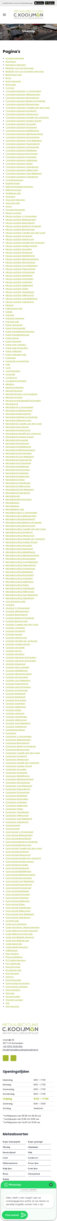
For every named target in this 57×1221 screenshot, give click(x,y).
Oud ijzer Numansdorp (17, 677)
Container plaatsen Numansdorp (23, 137)
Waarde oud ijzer (14, 999)
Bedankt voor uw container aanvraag (25, 71)
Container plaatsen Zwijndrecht (22, 176)
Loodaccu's (33, 1158)
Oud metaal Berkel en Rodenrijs (22, 841)
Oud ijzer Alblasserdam (17, 611)
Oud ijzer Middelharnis (17, 670)
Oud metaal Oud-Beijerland (20, 881)
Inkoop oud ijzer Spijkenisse (19, 285)
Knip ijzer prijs (12, 321)
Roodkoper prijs (13, 970)
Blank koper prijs (14, 74)
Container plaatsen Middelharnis (22, 130)
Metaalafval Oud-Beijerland (20, 456)
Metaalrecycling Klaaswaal (19, 548)
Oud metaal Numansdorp (19, 878)
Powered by (28, 1190)
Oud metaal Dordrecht (17, 851)
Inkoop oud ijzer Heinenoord (20, 239)
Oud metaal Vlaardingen (18, 907)
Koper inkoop (12, 338)
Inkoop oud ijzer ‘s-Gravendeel (21, 216)
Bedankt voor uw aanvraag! (20, 68)
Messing (10, 384)
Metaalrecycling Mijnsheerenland (22, 555)
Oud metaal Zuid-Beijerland (20, 914)
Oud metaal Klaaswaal (17, 868)
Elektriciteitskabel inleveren (19, 186)
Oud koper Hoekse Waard (19, 766)
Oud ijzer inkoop (14, 650)
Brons (8, 78)
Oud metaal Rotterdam (18, 894)
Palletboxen (12, 950)
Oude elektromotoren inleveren (22, 930)
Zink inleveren (12, 1006)
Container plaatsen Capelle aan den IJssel (28, 107)
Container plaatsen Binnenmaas (22, 104)
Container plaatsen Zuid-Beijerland (24, 173)
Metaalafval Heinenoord (18, 430)
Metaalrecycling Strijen (17, 585)
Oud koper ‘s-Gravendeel (18, 736)
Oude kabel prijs (14, 943)
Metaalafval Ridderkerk (17, 466)
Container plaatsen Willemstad (22, 170)
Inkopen (10, 305)
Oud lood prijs (13, 828)
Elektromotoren (13, 189)
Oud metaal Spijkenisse (18, 901)
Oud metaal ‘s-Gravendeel (19, 831)
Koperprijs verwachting (17, 361)
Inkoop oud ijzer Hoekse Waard (21, 245)
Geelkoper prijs (13, 193)
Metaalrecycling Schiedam (19, 578)
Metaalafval (12, 403)
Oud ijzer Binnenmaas (17, 621)
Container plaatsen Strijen (19, 163)
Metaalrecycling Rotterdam (20, 575)
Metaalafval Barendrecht (18, 413)
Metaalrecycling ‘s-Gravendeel (21, 512)
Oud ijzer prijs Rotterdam (18, 687)
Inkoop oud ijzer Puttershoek (20, 272)
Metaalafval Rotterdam (18, 469)
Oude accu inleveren (16, 924)
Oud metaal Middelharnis (18, 871)
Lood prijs (10, 374)
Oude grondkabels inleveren (20, 937)
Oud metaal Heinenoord (18, 855)
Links (8, 364)
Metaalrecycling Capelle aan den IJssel (26, 529)
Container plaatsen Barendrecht (22, 97)
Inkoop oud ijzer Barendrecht (20, 222)
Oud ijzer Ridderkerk (15, 693)
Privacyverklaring (14, 957)
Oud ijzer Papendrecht (17, 683)
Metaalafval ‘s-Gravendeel (19, 407)
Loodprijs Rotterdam (16, 380)
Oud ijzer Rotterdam (16, 700)
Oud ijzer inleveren (15, 654)
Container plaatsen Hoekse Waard (23, 120)
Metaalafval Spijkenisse (17, 476)
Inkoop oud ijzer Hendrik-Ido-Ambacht (25, 242)
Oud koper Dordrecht (16, 756)
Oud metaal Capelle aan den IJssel (24, 848)
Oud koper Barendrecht (18, 743)
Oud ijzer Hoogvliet (15, 647)
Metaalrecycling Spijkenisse (19, 581)
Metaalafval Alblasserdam (19, 410)
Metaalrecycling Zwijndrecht (20, 598)
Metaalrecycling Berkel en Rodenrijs (24, 522)
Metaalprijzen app (15, 509)
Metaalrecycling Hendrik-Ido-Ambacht (25, 538)
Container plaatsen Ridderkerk (21, 150)
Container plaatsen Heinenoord (22, 114)
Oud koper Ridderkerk (16, 795)
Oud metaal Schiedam (17, 897)
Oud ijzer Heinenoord (16, 637)
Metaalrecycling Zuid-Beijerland (22, 594)
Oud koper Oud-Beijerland (19, 785)
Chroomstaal (34, 1174)
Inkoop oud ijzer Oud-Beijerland (21, 265)
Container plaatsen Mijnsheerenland (24, 134)
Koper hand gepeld (15, 328)
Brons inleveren (13, 81)
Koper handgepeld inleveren (20, 331)
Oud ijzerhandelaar (15, 729)
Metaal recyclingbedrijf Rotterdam (23, 400)
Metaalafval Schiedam (17, 473)
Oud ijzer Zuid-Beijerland (18, 723)
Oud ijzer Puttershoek (17, 690)
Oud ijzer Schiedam (15, 703)
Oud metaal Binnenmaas (18, 845)
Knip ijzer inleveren (15, 318)
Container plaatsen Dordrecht (21, 110)
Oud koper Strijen (14, 808)
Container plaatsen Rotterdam (22, 153)
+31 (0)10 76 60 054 (12, 1046)
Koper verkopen (14, 351)
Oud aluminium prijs (15, 601)
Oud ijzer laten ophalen (17, 667)
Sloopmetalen (13, 996)
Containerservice (14, 180)
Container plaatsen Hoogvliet (21, 124)
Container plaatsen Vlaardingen (22, 166)
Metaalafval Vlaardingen (18, 482)
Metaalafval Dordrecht (17, 427)
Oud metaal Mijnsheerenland (20, 874)
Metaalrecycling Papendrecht (21, 565)
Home (9, 206)
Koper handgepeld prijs (17, 334)
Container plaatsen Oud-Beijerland (24, 140)
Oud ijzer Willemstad (16, 720)
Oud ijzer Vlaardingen (16, 716)
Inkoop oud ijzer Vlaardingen (20, 292)
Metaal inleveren (14, 390)
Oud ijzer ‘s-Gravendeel (18, 608)
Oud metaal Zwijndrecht (18, 917)
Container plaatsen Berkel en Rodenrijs (25, 101)
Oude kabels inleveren (17, 947)
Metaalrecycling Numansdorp (21, 558)
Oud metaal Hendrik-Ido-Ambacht (23, 858)
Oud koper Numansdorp (18, 782)
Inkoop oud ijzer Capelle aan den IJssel (25, 232)
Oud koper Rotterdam (17, 799)
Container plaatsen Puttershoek (22, 147)
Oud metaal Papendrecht (19, 884)
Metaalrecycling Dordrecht (19, 532)
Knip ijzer (10, 315)
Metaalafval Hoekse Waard (19, 436)
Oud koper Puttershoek (17, 792)
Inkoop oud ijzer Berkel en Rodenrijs (23, 226)
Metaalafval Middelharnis (18, 446)
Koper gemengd (14, 324)
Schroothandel (13, 980)
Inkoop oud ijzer (13, 213)
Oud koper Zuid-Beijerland (19, 818)
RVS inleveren (12, 973)
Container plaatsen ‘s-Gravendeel (23, 91)
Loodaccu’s (11, 377)
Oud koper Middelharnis (17, 775)
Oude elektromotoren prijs (19, 934)
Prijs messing (12, 953)
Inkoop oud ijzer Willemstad (20, 295)
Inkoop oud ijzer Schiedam (19, 282)
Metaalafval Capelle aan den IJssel (24, 423)
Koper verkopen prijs (16, 354)
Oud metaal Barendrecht (18, 838)
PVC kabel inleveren (16, 960)
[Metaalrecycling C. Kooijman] (28, 14)
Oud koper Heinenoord (17, 759)
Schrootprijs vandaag (17, 986)
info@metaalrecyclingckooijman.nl (20, 1049)
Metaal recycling (14, 397)
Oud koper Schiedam (16, 802)
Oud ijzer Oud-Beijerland (18, 680)
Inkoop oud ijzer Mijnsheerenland (22, 259)
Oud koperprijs (13, 825)
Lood (8, 367)
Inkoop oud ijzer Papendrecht (21, 268)
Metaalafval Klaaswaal (17, 443)
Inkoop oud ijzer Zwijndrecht (20, 301)
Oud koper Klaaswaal (16, 772)
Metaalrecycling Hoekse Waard (21, 542)
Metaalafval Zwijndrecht (18, 492)
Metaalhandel (13, 496)
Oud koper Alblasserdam (18, 739)
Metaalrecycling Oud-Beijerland (22, 561)
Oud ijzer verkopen (15, 713)
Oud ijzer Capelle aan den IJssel (22, 624)
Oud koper (11, 733)
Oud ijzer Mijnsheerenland (19, 673)
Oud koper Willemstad (17, 815)
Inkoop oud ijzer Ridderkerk (19, 275)
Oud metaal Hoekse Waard (20, 861)
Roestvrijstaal (9, 1152)
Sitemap (10, 993)
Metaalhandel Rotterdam (19, 499)
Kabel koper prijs (14, 308)
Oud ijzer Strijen (13, 710)
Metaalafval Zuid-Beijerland (20, 489)
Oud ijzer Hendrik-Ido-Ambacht (21, 641)
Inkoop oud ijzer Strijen (17, 288)
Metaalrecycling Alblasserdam (21, 515)
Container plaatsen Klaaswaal (21, 127)
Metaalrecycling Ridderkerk (19, 571)
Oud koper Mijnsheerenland (19, 779)
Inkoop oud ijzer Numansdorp (20, 262)
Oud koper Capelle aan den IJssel (23, 752)
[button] (51, 1185)
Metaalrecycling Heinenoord (20, 535)
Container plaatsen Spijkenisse (21, 160)
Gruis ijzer (10, 196)
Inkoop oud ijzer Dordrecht (19, 236)
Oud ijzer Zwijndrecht (16, 726)
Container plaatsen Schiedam (21, 157)
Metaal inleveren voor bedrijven (22, 394)
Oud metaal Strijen (15, 904)
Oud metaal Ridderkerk (17, 891)
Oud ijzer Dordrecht (15, 631)
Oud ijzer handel (14, 634)
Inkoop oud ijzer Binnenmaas (20, 229)
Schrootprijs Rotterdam (18, 983)
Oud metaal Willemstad (18, 910)
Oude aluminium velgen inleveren (23, 927)
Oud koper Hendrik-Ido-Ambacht (22, 762)
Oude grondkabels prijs (17, 940)
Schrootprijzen (13, 989)
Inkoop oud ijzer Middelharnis (20, 255)
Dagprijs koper (13, 183)
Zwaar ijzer (33, 1163)
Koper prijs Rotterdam (17, 348)
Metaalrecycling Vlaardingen (20, 588)
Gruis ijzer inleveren (15, 199)
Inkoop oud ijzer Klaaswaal (19, 252)
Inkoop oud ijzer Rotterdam (19, 278)
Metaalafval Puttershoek (18, 463)
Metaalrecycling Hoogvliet (19, 545)
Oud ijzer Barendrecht (17, 614)
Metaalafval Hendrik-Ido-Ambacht (23, 433)
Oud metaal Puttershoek (18, 887)
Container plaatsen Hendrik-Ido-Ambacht (27, 117)
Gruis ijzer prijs (13, 203)
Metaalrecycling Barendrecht (20, 519)
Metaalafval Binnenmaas (18, 420)
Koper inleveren (13, 341)
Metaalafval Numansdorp (19, 453)
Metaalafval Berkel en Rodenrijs (21, 417)
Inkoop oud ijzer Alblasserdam (21, 219)
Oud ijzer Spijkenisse (16, 706)
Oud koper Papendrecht (18, 789)
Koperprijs (11, 357)
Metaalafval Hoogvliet (17, 440)
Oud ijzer (10, 604)
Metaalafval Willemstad (18, 486)
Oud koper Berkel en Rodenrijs (21, 746)
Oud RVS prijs (12, 920)
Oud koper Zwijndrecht (17, 822)
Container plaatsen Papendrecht (23, 143)
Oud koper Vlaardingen (17, 812)
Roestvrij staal (13, 966)
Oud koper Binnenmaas (17, 749)
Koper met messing (16, 344)
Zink (7, 1003)
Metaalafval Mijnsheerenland (20, 450)
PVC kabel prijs (13, 963)
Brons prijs (11, 84)
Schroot (10, 976)
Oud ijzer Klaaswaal (15, 664)
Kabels (9, 311)
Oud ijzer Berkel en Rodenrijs (20, 617)
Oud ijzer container (15, 627)
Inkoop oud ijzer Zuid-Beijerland (21, 298)
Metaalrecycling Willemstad (20, 591)
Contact (10, 87)
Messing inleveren (15, 387)
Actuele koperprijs (15, 58)
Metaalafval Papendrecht (19, 459)
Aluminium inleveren (16, 64)
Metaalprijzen (12, 502)
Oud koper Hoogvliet (16, 769)
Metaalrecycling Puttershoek (20, 568)
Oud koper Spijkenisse (17, 805)
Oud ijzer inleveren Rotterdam (21, 657)
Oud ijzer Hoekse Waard (18, 644)
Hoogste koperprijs (15, 209)
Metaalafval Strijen (15, 479)
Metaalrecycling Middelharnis (20, 552)
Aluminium (11, 61)
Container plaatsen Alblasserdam (23, 94)
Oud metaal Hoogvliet (17, 864)
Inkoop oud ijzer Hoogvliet (19, 249)
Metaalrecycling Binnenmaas (20, 525)
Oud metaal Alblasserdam (19, 835)
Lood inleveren (13, 371)
